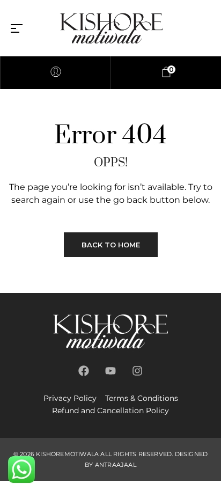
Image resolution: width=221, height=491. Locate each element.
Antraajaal (115, 464)
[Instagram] (137, 371)
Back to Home (111, 244)
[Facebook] (83, 371)
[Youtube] (110, 371)
